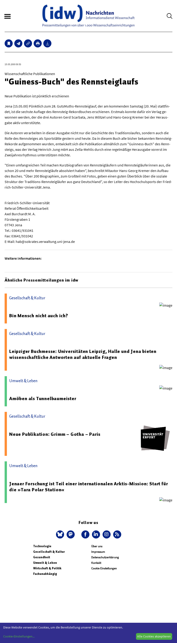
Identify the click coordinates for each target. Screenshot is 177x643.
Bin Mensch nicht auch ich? (38, 315)
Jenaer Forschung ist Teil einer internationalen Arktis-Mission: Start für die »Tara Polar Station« (88, 486)
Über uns (96, 546)
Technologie (42, 546)
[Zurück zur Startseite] (88, 16)
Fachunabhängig (45, 574)
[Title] (28, 43)
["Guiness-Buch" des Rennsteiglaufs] (18, 43)
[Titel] (9, 43)
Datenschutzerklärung (105, 557)
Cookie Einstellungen (104, 568)
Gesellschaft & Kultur (49, 552)
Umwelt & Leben (45, 563)
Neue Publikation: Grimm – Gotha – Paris (54, 434)
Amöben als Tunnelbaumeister (42, 398)
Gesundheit (41, 557)
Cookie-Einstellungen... (19, 636)
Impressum (98, 552)
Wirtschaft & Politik (47, 568)
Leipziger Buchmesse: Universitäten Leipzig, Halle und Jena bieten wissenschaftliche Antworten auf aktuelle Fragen (82, 354)
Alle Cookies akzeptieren (154, 636)
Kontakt (96, 563)
